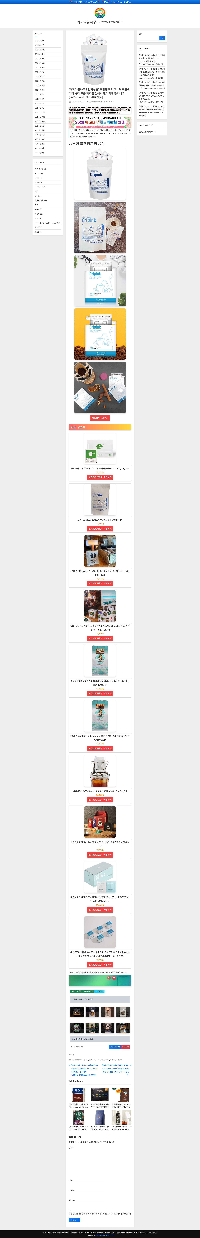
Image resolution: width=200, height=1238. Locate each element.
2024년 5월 (39, 139)
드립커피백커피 (76, 1060)
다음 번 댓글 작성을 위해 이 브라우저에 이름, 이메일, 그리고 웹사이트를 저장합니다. (100, 1214)
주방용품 (38, 218)
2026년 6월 (39, 50)
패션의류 (38, 227)
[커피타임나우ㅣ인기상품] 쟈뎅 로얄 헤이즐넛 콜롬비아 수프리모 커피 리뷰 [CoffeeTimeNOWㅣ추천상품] (152, 85)
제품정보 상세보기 (100, 418)
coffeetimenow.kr (95, 101)
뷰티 (36, 191)
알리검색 (125, 1047)
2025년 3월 (39, 99)
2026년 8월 (39, 41)
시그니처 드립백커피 (102, 1060)
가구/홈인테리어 (41, 169)
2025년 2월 (39, 103)
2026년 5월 (39, 54)
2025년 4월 (39, 94)
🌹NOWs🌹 (105, 2)
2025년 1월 (39, 108)
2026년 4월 (39, 59)
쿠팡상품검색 (115, 1047)
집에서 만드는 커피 (116, 1060)
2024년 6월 (39, 135)
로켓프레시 (39, 182)
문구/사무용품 (40, 187)
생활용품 (38, 196)
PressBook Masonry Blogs (104, 1235)
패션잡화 (38, 232)
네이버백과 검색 (76, 991)
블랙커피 (92, 1060)
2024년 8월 (39, 130)
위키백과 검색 (99, 991)
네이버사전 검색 (88, 991)
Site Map (127, 2)
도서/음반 (38, 178)
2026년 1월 (39, 72)
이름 (71, 1180)
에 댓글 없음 (110, 102)
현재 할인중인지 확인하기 (100, 477)
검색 (140, 34)
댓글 (71, 1148)
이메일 (72, 1190)
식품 (72, 1055)
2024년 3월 (39, 148)
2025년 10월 (40, 85)
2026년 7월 (39, 45)
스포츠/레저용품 (41, 200)
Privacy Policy (117, 2)
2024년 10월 (40, 121)
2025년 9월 (39, 90)
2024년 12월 (40, 112)
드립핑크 (85, 1060)
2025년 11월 (40, 81)
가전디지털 (39, 173)
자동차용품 (39, 214)
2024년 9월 (39, 126)
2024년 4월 (39, 144)
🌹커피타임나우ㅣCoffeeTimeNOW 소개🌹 (84, 2)
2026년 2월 (39, 67)
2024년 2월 (39, 153)
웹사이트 (72, 1200)
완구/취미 (38, 209)
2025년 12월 (40, 76)
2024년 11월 (40, 117)
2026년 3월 (39, 63)
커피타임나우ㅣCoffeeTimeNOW (100, 22)
